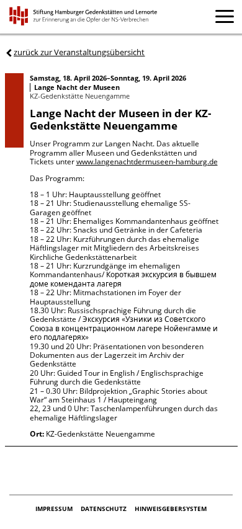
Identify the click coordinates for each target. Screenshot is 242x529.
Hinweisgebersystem (171, 508)
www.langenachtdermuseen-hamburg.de (147, 161)
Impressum (54, 508)
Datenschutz (104, 508)
